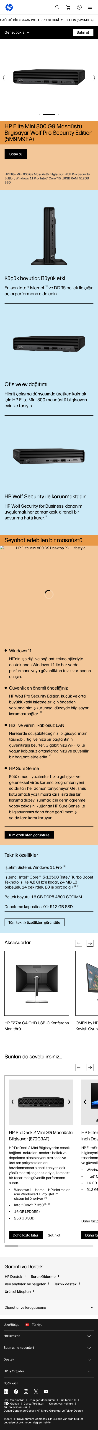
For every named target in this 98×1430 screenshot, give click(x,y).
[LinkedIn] (6, 1391)
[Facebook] (16, 1391)
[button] (90, 943)
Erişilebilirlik (67, 1400)
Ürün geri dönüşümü (42, 1400)
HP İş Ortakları (14, 1371)
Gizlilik (14, 1403)
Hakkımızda (12, 1336)
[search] (57, 7)
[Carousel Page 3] (59, 114)
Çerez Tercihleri (34, 1403)
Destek (9, 1359)
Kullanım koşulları (15, 1407)
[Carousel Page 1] (39, 114)
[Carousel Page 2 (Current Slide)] (49, 114)
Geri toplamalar (14, 1400)
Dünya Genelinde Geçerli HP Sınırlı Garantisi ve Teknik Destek (43, 1410)
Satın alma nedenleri (19, 1348)
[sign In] (79, 7)
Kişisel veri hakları (61, 1403)
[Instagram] (26, 1391)
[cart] (68, 7)
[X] (36, 1391)
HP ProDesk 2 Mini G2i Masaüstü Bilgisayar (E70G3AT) (41, 1136)
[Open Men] (90, 7)
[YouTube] (46, 1391)
